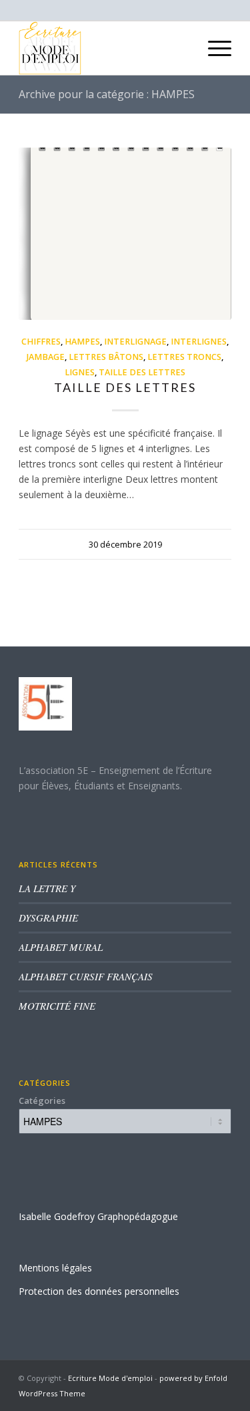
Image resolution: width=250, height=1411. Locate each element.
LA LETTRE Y (47, 888)
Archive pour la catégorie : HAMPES (107, 94)
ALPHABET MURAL (61, 947)
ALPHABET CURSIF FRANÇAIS (86, 976)
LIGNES (80, 372)
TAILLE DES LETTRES (142, 372)
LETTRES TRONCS (184, 357)
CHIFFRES (41, 341)
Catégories (42, 1100)
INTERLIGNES (199, 341)
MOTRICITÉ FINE (57, 1005)
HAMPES (82, 341)
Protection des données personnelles (99, 1291)
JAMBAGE (46, 357)
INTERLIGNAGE (135, 341)
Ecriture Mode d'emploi (110, 1378)
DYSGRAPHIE (48, 917)
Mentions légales (55, 1267)
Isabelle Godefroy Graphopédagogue (98, 1216)
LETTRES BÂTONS (106, 357)
